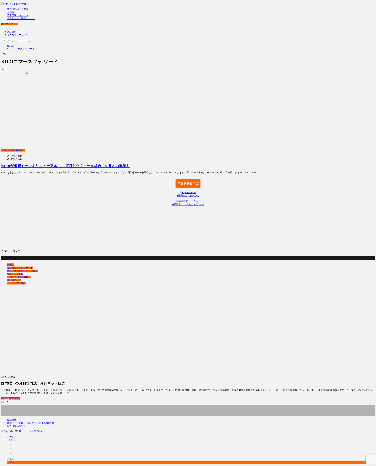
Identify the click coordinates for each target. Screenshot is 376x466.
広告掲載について (16, 426)
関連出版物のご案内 (17, 9)
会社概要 (11, 419)
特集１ (10, 264)
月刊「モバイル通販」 (13, 150)
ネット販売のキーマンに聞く (22, 271)
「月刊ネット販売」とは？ (21, 18)
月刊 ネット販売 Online (31, 431)
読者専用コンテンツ (17, 15)
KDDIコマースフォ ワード (21, 48)
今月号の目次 (14, 280)
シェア (14, 440)
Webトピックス (15, 274)
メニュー (11, 459)
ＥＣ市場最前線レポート (20, 268)
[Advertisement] (89, 226)
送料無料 (11, 32)
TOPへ (10, 462)
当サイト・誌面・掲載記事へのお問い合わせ (30, 422)
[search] (29, 41)
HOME (10, 46)
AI (8, 29)
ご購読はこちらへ (10, 398)
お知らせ (11, 12)
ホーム (10, 436)
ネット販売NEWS (16, 283)
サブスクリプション (17, 35)
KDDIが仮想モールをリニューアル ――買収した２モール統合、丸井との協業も (65, 166)
